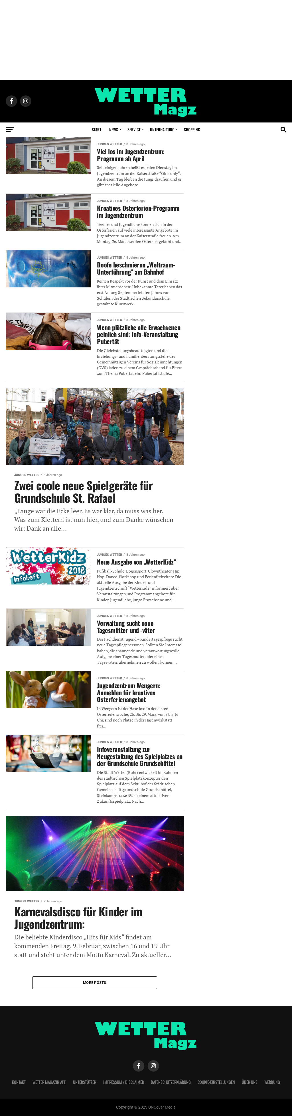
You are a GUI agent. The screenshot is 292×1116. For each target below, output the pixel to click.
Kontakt (19, 1082)
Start (96, 129)
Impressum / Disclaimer (123, 1082)
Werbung (272, 1082)
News (113, 129)
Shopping (192, 129)
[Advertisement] (146, 40)
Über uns (249, 1082)
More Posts (94, 982)
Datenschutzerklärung (171, 1082)
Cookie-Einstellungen (216, 1082)
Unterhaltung (162, 129)
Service (134, 129)
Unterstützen (84, 1082)
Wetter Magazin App (49, 1082)
